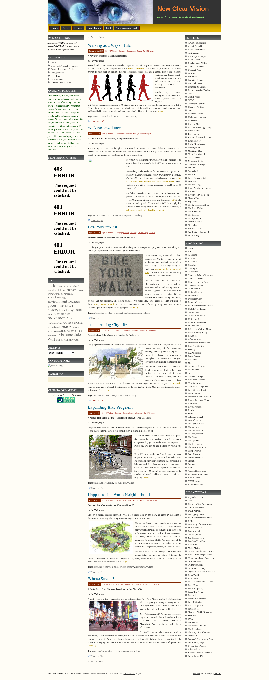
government (118, 312)
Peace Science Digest (197, 390)
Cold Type (192, 268)
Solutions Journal (195, 416)
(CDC (173, 199)
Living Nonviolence (196, 144)
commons (97, 566)
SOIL (190, 618)
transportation (128, 215)
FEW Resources (195, 527)
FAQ (108, 28)
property (130, 566)
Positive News (194, 393)
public (112, 395)
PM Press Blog (194, 184)
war (51, 338)
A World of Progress (197, 42)
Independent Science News (199, 329)
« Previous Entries (95, 661)
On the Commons (195, 564)
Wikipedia (176, 383)
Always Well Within (196, 49)
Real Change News (196, 605)
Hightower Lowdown (197, 117)
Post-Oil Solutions (195, 602)
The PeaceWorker (195, 208)
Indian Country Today (197, 332)
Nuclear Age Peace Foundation (201, 558)
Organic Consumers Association (201, 571)
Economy (133, 232)
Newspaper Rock (195, 160)
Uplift (190, 467)
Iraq (71, 310)
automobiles (98, 312)
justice (78, 309)
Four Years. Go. (194, 531)
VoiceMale (192, 225)
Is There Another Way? (61, 82)
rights (78, 331)
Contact (78, 28)
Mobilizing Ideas (195, 150)
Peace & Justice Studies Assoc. (201, 581)
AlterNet (191, 258)
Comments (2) (97, 488)
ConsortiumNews (195, 285)
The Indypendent (195, 433)
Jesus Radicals (194, 134)
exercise (103, 116)
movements (118, 116)
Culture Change (195, 292)
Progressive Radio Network (199, 396)
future (77, 301)
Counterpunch (194, 288)
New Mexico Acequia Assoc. (200, 554)
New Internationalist (196, 379)
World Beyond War (196, 656)
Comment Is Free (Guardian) (200, 275)
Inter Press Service (196, 346)
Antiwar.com (193, 52)
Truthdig (191, 460)
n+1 (190, 373)
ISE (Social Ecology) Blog (199, 127)
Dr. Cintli (192, 73)
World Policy (193, 235)
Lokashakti (192, 544)
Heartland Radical (195, 113)
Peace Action (193, 174)
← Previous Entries (96, 37)
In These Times (194, 325)
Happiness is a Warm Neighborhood (119, 494)
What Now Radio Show (198, 474)
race (63, 331)
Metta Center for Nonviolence (201, 551)
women (68, 339)
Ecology (136, 133)
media (53, 314)
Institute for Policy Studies (199, 342)
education (53, 297)
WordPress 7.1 (129, 673)
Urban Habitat (194, 649)
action (95, 116)
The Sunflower (194, 211)
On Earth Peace (194, 561)
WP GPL (217, 673)
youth (75, 339)
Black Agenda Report (197, 56)
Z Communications (196, 484)
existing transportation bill (104, 304)
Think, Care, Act (195, 218)
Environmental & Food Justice (201, 90)
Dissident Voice (194, 69)
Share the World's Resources (200, 612)
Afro (190, 251)
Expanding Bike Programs (110, 407)
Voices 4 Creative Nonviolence (201, 652)
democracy (67, 294)
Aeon (190, 248)
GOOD (191, 100)
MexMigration (194, 147)
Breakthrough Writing (197, 63)
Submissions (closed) (127, 28)
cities (95, 215)
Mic (189, 362)
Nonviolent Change (196, 164)
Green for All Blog (196, 106)
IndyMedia (192, 336)
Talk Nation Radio (196, 423)
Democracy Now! (195, 298)
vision (127, 116)
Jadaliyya (192, 349)
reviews (70, 330)
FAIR (190, 521)
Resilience (192, 403)
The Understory (194, 214)
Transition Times (195, 221)
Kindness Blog (194, 140)
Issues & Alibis (194, 130)
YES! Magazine (194, 481)
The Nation (193, 437)
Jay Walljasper (148, 51)
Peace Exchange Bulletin (198, 177)
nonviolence (57, 322)
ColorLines (193, 271)
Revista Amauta (194, 406)
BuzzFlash (192, 261)
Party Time (55, 76)
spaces (119, 395)
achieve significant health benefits (140, 210)
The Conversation (195, 430)
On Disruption (57, 79)
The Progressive (195, 444)
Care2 (190, 500)
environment (57, 301)
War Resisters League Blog (199, 232)
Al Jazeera (192, 254)
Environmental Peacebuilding (200, 517)
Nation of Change (195, 376)
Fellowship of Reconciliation (200, 524)
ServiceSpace (193, 608)
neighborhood (120, 566)
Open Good (193, 171)
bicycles (108, 312)
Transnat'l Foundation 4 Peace (200, 639)
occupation (52, 327)
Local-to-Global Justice (198, 541)
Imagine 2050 (194, 123)
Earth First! (193, 76)
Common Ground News (198, 281)
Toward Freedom (195, 457)
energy (62, 297)
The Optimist (193, 440)
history (53, 309)
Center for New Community (200, 504)
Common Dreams (195, 278)
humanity (64, 310)
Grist (190, 110)
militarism (63, 313)
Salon (190, 413)
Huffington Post (194, 319)
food (71, 301)
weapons (59, 339)
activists (62, 286)
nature (71, 318)
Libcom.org (193, 359)
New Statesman (194, 383)
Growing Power (194, 534)
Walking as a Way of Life (109, 45)
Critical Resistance (196, 507)
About (66, 28)
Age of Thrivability (196, 46)
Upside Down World (197, 645)
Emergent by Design (197, 86)
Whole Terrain (194, 477)
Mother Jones (193, 369)
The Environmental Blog (198, 204)
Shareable (192, 615)
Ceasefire (192, 265)
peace (66, 326)
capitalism (52, 290)
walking (134, 116)
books (77, 286)
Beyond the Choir (195, 497)
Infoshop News (194, 339)
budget (104, 482)
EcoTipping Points (196, 514)
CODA (54, 62)
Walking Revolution (105, 127)
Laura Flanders (194, 356)
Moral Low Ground (196, 154)
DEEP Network (194, 510)
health (110, 116)
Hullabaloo (192, 120)
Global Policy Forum (197, 308)
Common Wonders (196, 66)
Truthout (191, 464)
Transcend (192, 635)
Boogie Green (194, 59)
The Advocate (194, 427)
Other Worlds (193, 575)
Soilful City (193, 622)
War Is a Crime (194, 228)
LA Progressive (194, 352)
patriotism (122, 482)
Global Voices (194, 96)
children (61, 290)
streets (125, 395)
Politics (152, 232)
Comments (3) (97, 318)
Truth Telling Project (197, 642)
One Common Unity (197, 568)
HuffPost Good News (197, 322)
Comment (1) (97, 220)
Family (142, 500)
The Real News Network (198, 447)
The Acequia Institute (197, 625)
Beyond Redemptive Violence (63, 69)
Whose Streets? (101, 578)
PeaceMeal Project (195, 591)
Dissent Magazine (195, 302)
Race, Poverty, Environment (200, 188)
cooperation (108, 566)
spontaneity (140, 566)
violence (66, 334)
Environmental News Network (201, 305)
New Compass (194, 157)
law (49, 314)
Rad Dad (192, 191)
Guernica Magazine (196, 315)
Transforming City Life (107, 324)
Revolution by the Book (198, 194)
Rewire (191, 410)
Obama (79, 322)
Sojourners (192, 201)
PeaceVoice (192, 595)
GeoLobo (192, 93)
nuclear (72, 322)
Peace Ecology (194, 585)
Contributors (94, 28)
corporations (54, 294)
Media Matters (194, 548)
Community (131, 51)
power (129, 651)
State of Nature (194, 420)
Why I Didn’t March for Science (64, 65)
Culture (139, 51)
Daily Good (193, 295)
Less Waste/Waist (102, 226)
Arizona (70, 286)
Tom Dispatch (194, 454)
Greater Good (194, 312)
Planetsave (192, 181)
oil (115, 482)
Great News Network (197, 103)
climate (71, 289)
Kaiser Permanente (136, 68)
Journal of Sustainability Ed (200, 137)
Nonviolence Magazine (198, 386)
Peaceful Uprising (195, 588)
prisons (57, 330)
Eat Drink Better (195, 83)
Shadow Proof (194, 198)
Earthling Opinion (195, 80)
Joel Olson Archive (196, 537)
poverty (75, 327)
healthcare (117, 215)
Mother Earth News (196, 366)
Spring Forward (57, 72)
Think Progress (194, 450)
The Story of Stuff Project (199, 632)
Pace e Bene (193, 578)
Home (54, 28)
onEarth (191, 167)
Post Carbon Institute (197, 598)
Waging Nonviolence (197, 470)
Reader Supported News (198, 400)
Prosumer (196, 673)
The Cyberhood (195, 629)
